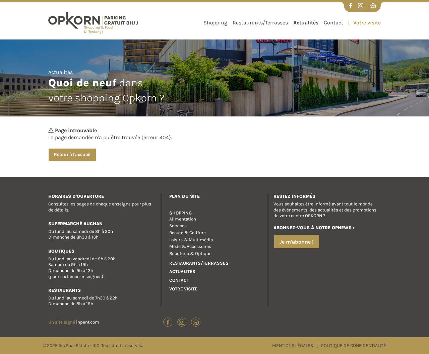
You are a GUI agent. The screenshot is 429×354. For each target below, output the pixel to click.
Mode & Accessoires (190, 246)
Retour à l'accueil (72, 154)
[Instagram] (360, 5)
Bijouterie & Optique (190, 253)
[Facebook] (350, 5)
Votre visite (366, 22)
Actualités (305, 22)
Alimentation (182, 219)
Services (178, 225)
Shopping (215, 22)
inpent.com (87, 322)
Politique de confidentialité (353, 345)
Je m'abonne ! (297, 242)
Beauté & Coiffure (187, 232)
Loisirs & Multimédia (191, 239)
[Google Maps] (373, 5)
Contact (333, 22)
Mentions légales (293, 345)
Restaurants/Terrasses (260, 22)
